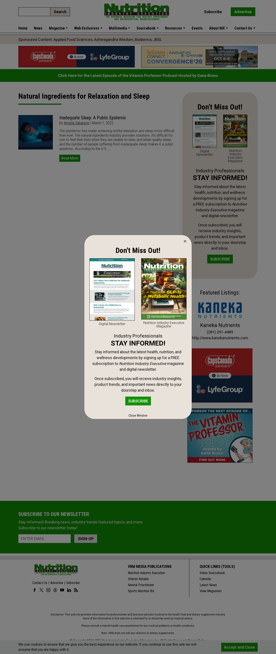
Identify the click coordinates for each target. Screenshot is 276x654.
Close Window (138, 415)
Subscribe (138, 401)
